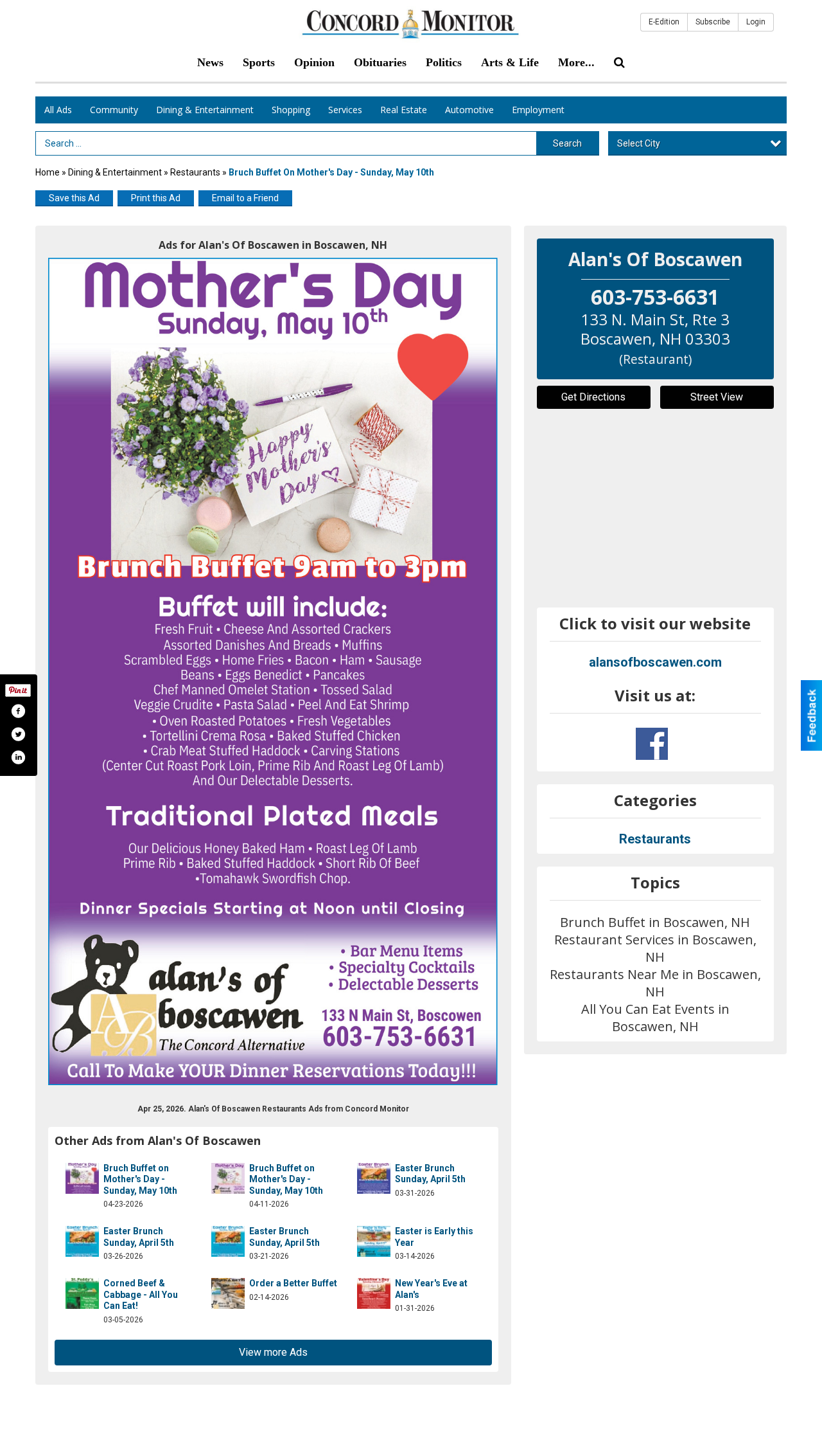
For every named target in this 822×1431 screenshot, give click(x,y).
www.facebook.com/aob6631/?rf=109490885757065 (652, 744)
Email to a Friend (245, 198)
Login (755, 21)
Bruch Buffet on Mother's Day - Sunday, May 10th (140, 1179)
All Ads (58, 110)
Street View (716, 397)
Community (114, 110)
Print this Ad (155, 198)
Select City (638, 143)
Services (345, 110)
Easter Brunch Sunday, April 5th (430, 1174)
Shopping (291, 110)
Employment (538, 110)
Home (47, 172)
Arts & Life (510, 62)
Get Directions (593, 397)
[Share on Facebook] (18, 711)
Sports (259, 62)
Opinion (314, 62)
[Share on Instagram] (18, 757)
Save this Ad (74, 198)
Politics (444, 62)
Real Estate (403, 110)
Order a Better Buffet (293, 1283)
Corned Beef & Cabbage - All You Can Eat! (140, 1294)
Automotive (469, 110)
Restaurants (195, 172)
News (210, 62)
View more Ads (273, 1352)
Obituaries (380, 62)
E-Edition (664, 21)
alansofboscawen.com (655, 662)
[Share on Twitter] (18, 734)
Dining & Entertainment (205, 110)
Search (567, 143)
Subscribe (712, 21)
